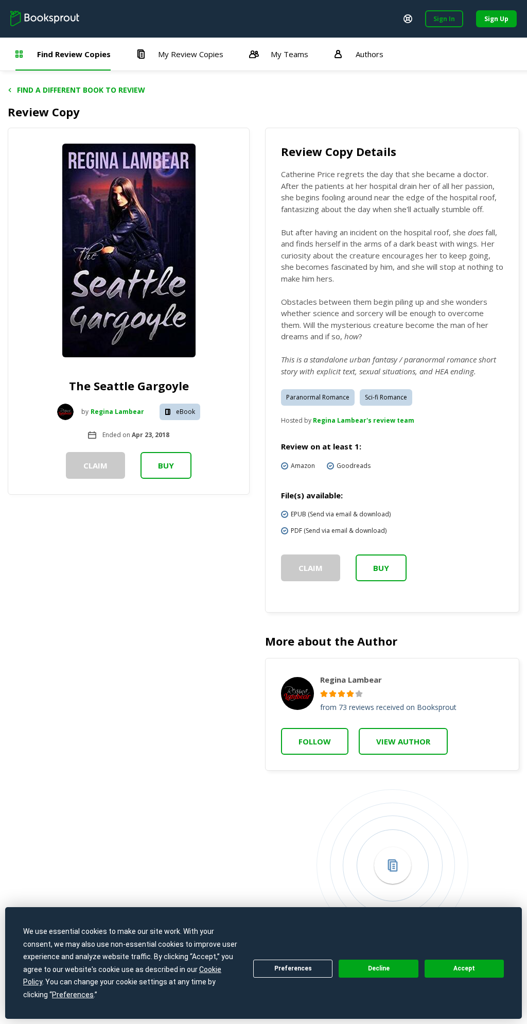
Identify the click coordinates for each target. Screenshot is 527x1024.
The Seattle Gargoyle (129, 385)
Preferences (293, 968)
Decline (379, 968)
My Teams (289, 54)
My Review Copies (190, 54)
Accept (464, 968)
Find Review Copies (74, 54)
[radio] (324, 694)
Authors (369, 54)
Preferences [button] (73, 995)
